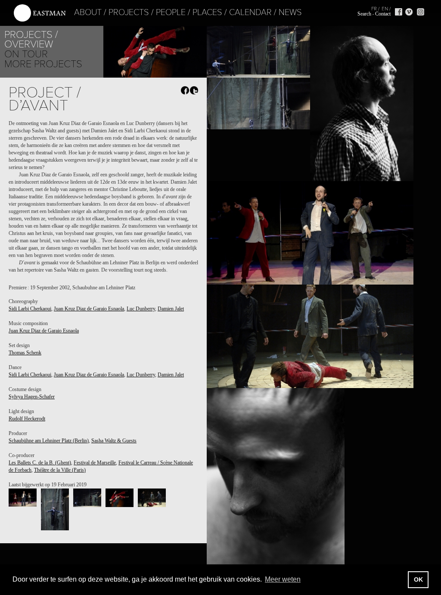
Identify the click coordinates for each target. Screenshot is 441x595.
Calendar (250, 12)
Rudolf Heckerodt (27, 419)
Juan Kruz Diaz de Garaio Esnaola (89, 309)
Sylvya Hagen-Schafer (32, 397)
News (290, 12)
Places (207, 12)
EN (385, 9)
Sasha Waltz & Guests (114, 441)
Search (364, 14)
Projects (129, 12)
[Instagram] (420, 12)
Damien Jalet (171, 309)
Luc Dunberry (141, 309)
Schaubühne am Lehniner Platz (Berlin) (49, 441)
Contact (383, 14)
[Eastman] (39, 13)
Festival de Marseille (95, 463)
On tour (26, 54)
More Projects (43, 64)
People (171, 12)
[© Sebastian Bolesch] (23, 498)
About (88, 12)
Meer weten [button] (283, 579)
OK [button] (418, 579)
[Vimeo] (409, 12)
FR (374, 9)
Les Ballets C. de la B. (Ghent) (40, 463)
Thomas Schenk (25, 353)
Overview (28, 44)
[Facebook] (398, 12)
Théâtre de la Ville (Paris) (60, 470)
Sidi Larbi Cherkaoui (30, 309)
